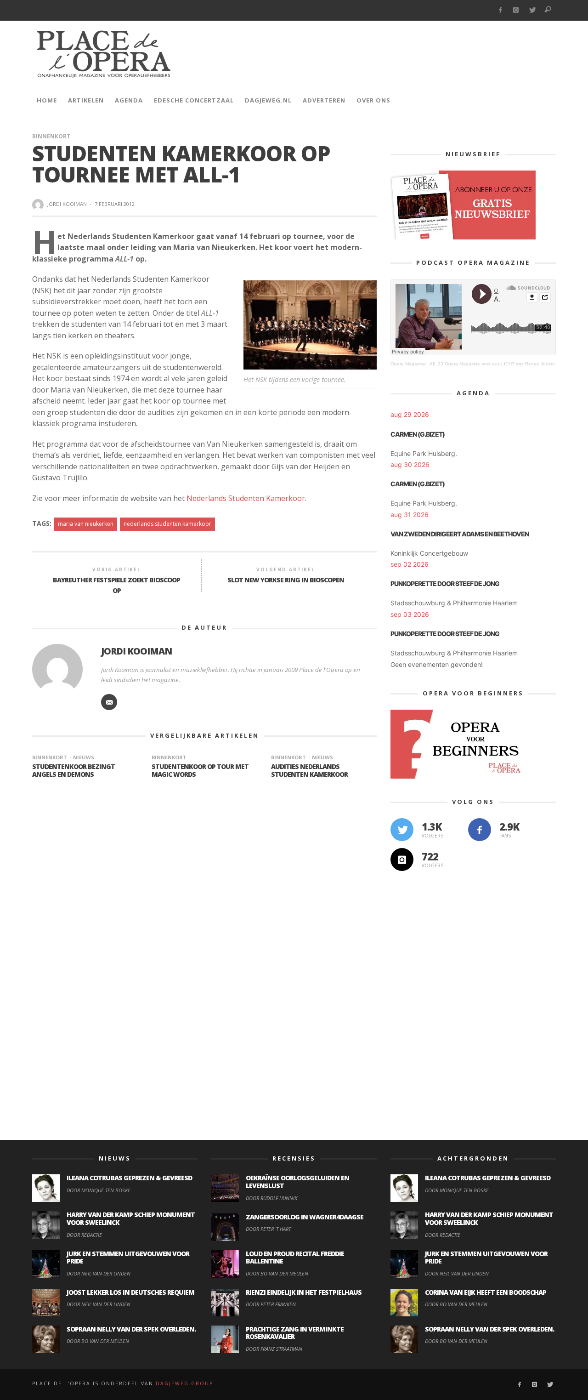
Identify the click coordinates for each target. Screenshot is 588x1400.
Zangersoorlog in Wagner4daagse (304, 1216)
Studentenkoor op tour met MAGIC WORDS (200, 770)
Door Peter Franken (271, 1304)
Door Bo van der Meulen (98, 1340)
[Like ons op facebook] (479, 829)
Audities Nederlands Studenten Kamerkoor (309, 770)
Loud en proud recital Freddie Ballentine (295, 1257)
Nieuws (83, 757)
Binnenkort (51, 136)
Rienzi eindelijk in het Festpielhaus (304, 1292)
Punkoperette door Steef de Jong (444, 583)
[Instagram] (516, 10)
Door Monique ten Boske (98, 1190)
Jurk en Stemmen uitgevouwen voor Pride (128, 1257)
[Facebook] (500, 10)
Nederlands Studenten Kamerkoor (246, 498)
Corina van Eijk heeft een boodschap (485, 1292)
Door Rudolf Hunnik (271, 1198)
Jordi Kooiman (67, 203)
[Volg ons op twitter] (401, 829)
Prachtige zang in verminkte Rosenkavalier (295, 1333)
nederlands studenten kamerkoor (167, 524)
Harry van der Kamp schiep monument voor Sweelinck (131, 1218)
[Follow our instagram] (401, 859)
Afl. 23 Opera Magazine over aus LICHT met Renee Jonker (492, 363)
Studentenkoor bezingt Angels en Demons (73, 770)
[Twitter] (532, 10)
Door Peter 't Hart (268, 1228)
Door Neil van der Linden (98, 1273)
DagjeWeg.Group (184, 1383)
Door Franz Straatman (274, 1348)
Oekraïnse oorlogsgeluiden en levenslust (297, 1181)
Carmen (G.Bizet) (417, 434)
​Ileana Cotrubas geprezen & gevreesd (129, 1177)
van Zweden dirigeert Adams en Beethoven (459, 534)
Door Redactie (84, 1234)
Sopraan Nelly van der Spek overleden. (131, 1329)
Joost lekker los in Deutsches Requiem (130, 1292)
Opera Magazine (408, 363)
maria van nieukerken (85, 524)
